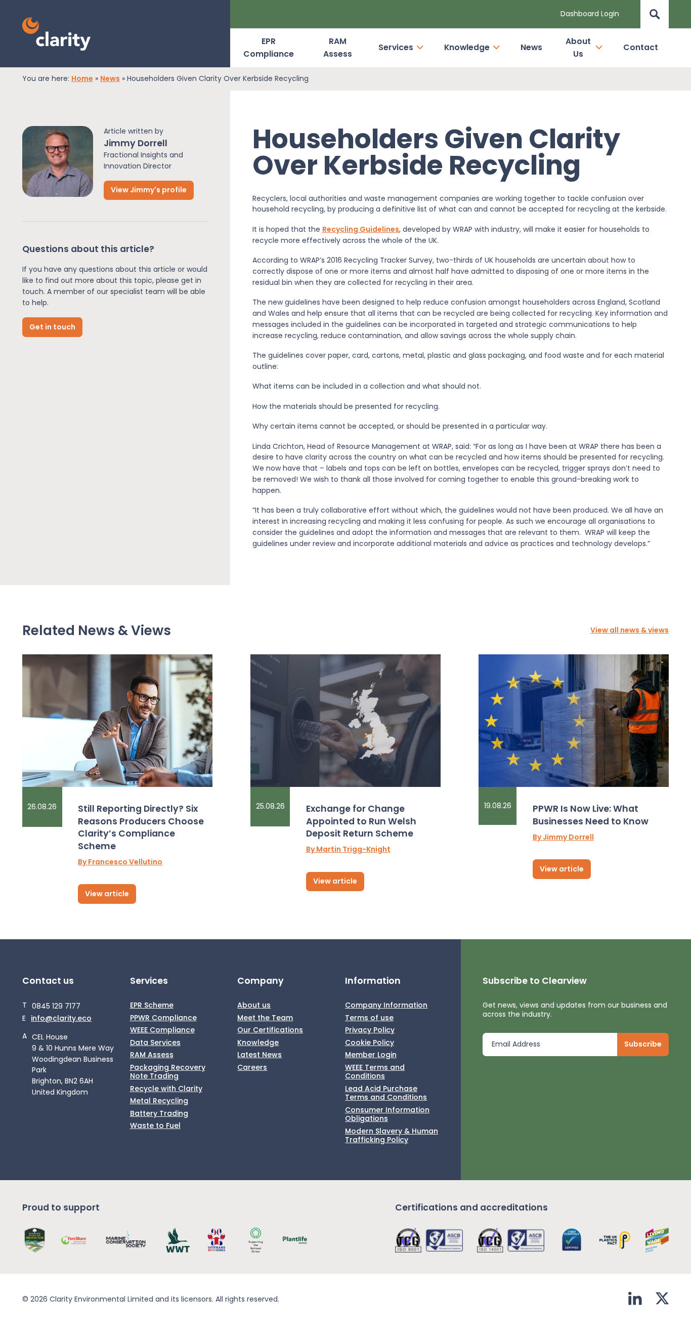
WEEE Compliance (162, 1030)
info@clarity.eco (61, 1018)
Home (82, 79)
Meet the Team (265, 1018)
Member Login (371, 1055)
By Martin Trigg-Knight (348, 849)
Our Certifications (270, 1030)
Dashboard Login (589, 14)
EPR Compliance (268, 47)
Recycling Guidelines (360, 229)
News (531, 47)
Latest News (259, 1055)
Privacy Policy (370, 1030)
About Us (578, 47)
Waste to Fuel (155, 1126)
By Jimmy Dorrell (563, 837)
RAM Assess (337, 47)
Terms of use (369, 1018)
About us (254, 1005)
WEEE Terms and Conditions (375, 1072)
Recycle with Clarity (166, 1089)
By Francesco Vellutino (120, 862)
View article (107, 894)
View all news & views (629, 630)
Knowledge (467, 47)
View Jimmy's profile (149, 190)
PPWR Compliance (163, 1018)
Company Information (386, 1005)
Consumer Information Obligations (387, 1114)
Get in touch (52, 326)
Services (395, 47)
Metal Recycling (159, 1101)
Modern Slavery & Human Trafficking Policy (391, 1136)
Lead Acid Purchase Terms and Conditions (386, 1093)
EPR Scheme (152, 1005)
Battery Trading (159, 1113)
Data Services (155, 1043)
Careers (252, 1067)
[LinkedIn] (634, 1299)
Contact (640, 47)
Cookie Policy (369, 1043)
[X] (662, 1299)
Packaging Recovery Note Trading (167, 1072)
